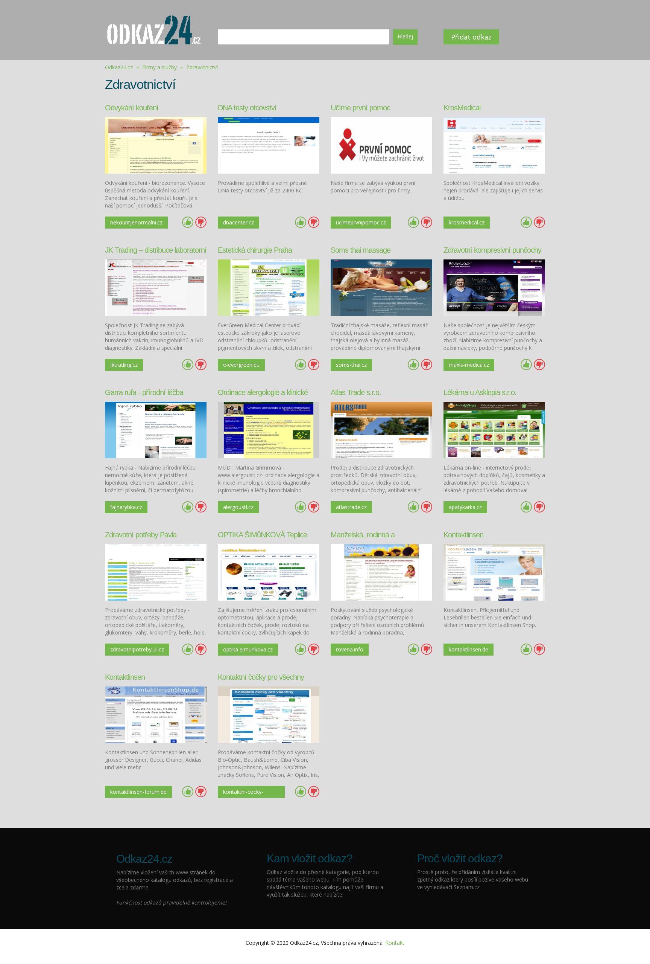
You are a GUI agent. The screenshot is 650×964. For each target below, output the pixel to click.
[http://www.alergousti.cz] (268, 429)
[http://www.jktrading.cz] (156, 287)
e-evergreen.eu (241, 364)
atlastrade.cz (351, 507)
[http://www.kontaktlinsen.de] (494, 571)
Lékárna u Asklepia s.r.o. (479, 392)
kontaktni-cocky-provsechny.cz (243, 793)
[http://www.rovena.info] (381, 571)
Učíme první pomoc (360, 108)
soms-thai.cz (351, 364)
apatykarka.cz (465, 507)
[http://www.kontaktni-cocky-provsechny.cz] (268, 714)
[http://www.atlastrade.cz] (381, 429)
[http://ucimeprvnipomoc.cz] (381, 144)
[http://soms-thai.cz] (381, 287)
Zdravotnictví (202, 67)
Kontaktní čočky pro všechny (261, 677)
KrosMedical (461, 108)
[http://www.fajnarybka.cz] (156, 429)
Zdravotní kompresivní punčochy (492, 250)
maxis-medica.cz (469, 364)
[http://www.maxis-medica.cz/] (494, 287)
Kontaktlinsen (463, 535)
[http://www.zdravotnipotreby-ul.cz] (156, 571)
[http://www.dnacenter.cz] (268, 144)
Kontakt (394, 942)
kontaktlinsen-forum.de (138, 791)
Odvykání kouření (131, 108)
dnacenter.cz (238, 222)
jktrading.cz (124, 364)
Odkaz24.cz (119, 67)
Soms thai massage (360, 250)
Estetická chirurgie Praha (255, 250)
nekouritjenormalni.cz (136, 222)
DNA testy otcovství (247, 108)
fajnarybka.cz (126, 507)
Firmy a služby (160, 67)
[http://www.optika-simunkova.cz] (268, 571)
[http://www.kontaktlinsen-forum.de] (156, 714)
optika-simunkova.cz (248, 649)
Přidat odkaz (471, 36)
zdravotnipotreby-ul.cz (137, 649)
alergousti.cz (238, 507)
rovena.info (349, 649)
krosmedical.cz (466, 222)
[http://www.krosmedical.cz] (494, 144)
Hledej (405, 36)
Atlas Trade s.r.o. (356, 392)
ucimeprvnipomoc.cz (361, 222)
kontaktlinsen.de (468, 649)
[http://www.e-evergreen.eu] (268, 287)
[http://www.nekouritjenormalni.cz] (156, 144)
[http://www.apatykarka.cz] (494, 429)
